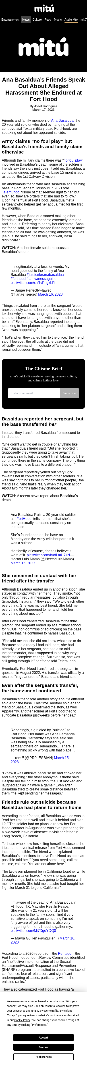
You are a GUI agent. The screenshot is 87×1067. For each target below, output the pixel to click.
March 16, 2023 (50, 294)
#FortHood (22, 519)
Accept (43, 1037)
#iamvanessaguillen (42, 279)
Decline (43, 1047)
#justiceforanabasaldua (45, 275)
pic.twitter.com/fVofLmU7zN (48, 555)
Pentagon (65, 953)
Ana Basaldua (62, 120)
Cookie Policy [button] (22, 1020)
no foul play (73, 160)
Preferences (43, 1056)
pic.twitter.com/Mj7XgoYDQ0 (33, 931)
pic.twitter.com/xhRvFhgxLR (33, 283)
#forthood (18, 279)
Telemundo (10, 192)
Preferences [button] (39, 1024)
